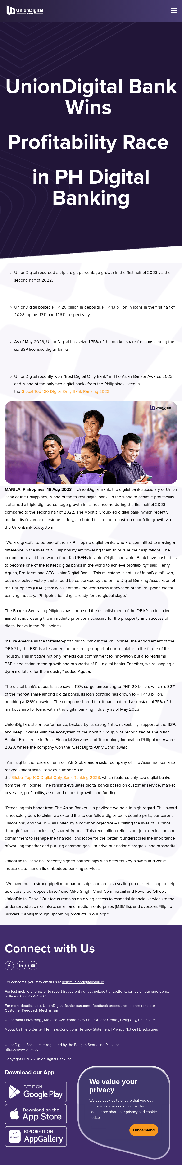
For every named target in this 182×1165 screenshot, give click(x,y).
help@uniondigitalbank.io (83, 982)
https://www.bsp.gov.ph (24, 1049)
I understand (144, 1130)
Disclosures (148, 1029)
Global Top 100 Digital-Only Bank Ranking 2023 (65, 391)
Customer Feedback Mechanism (31, 1010)
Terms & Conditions (61, 1029)
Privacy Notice (124, 1029)
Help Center (33, 1029)
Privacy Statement (95, 1029)
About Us (12, 1029)
